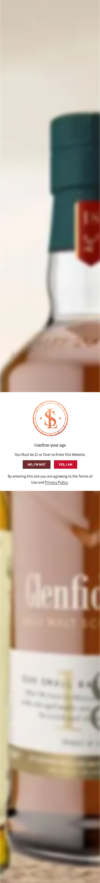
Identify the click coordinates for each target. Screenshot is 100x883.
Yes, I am (65, 464)
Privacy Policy (56, 482)
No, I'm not (37, 464)
